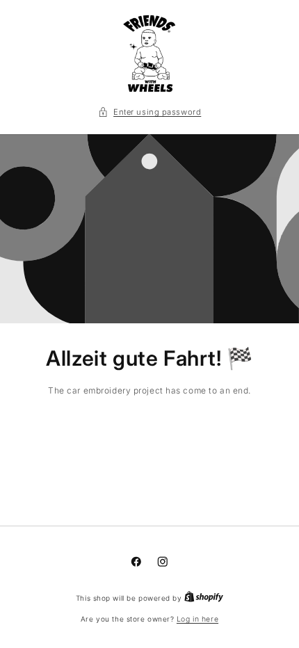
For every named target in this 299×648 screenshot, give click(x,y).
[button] (150, 112)
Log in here (197, 619)
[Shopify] (203, 598)
